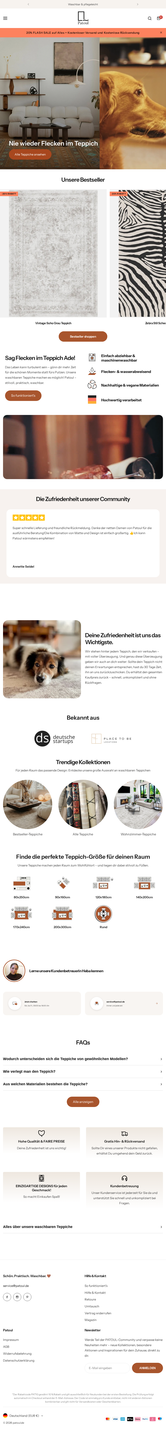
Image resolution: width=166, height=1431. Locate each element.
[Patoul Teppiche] (83, 18)
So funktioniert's (23, 395)
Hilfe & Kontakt (95, 1293)
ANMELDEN (147, 1368)
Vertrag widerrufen (98, 1313)
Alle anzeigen (83, 1102)
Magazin (91, 1320)
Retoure (90, 1299)
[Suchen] (149, 18)
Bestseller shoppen (83, 336)
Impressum (11, 1340)
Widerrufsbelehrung (17, 1353)
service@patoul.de (16, 1286)
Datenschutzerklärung (18, 1360)
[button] (28, 4)
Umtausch (92, 1306)
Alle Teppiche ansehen (30, 154)
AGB (6, 1347)
